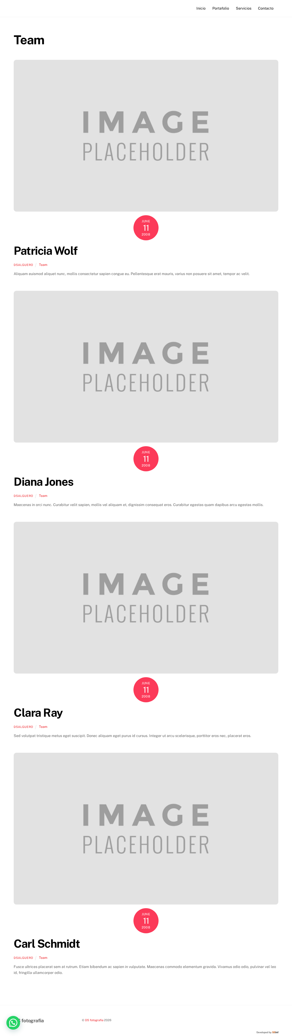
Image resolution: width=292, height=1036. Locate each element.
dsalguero (23, 265)
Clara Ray (38, 712)
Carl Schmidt (47, 943)
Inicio (201, 8)
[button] (13, 1023)
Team (43, 265)
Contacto (266, 8)
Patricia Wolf (46, 250)
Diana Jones (43, 481)
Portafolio (220, 8)
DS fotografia (94, 1020)
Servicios (243, 8)
